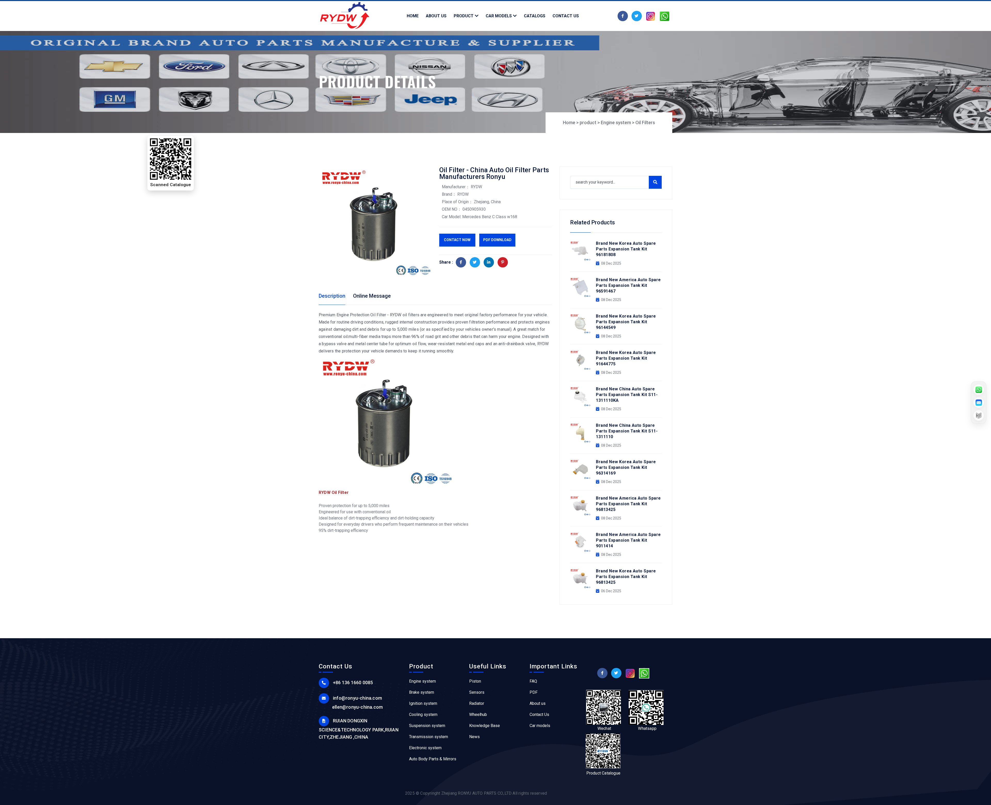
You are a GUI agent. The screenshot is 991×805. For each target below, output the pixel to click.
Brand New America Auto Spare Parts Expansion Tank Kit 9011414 (628, 540)
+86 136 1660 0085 (353, 682)
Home (569, 122)
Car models (540, 725)
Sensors (476, 692)
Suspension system (427, 725)
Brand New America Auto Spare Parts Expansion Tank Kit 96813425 (628, 504)
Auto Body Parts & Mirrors (432, 758)
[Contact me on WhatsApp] (978, 389)
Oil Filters (645, 122)
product (588, 122)
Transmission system (428, 736)
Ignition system (423, 703)
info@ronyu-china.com (357, 698)
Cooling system (423, 714)
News (474, 736)
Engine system (616, 122)
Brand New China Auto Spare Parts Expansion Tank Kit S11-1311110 (627, 431)
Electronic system (425, 747)
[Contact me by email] (978, 402)
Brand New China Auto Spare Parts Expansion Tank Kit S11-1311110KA (627, 394)
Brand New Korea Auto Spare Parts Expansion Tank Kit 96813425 (626, 577)
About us (538, 703)
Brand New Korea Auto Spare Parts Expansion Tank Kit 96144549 (626, 322)
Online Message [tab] (372, 296)
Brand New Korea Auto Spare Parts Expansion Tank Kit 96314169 (626, 467)
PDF (534, 692)
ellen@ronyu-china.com (357, 707)
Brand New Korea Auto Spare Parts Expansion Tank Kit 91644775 (626, 358)
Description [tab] (332, 296)
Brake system (421, 692)
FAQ (533, 681)
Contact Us (539, 714)
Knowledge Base (484, 725)
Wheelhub (478, 714)
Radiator (476, 703)
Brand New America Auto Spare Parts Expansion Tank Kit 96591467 (628, 285)
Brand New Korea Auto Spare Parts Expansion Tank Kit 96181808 (626, 249)
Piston (475, 681)
